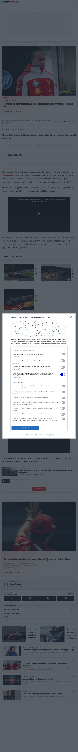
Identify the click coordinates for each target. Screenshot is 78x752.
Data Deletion (28, 434)
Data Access (39, 434)
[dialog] (39, 376)
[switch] (62, 354)
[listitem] (39, 350)
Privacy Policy (50, 434)
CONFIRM (25, 428)
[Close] (72, 317)
